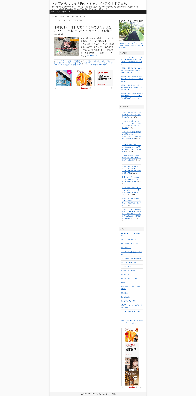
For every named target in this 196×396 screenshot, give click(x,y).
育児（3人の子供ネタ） (128, 301)
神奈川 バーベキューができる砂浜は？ (71, 63)
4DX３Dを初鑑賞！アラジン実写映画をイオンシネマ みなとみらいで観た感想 (131, 158)
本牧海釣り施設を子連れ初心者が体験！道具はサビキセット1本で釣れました (132, 79)
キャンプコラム (126, 248)
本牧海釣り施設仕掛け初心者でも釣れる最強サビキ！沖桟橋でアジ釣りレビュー (131, 87)
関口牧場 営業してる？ (99, 65)
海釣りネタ (124, 293)
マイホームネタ (126, 274)
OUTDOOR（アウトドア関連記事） (71, 61)
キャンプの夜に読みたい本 (129, 244)
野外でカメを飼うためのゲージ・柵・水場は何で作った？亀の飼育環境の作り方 (131, 179)
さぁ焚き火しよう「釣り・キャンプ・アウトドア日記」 (91, 3)
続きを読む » (91, 55)
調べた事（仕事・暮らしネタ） (131, 311)
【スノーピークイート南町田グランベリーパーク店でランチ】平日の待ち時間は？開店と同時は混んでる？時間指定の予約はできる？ (131, 213)
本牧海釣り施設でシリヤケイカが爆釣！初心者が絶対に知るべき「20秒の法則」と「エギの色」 (131, 70)
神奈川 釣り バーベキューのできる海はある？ (96, 63)
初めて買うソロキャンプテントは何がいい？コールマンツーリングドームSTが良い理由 (131, 45)
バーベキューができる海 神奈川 (94, 61)
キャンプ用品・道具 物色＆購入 (131, 258)
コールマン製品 (126, 266)
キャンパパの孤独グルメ (128, 239)
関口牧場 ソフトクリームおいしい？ (81, 65)
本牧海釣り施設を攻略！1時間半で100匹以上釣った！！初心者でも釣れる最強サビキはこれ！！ (132, 96)
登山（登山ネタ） (126, 297)
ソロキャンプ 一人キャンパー (130, 270)
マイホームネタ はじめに (129, 278)
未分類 (123, 282)
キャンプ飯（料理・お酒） (129, 262)
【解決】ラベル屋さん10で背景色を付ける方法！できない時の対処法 (131, 115)
